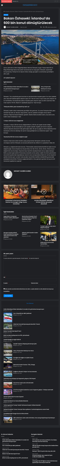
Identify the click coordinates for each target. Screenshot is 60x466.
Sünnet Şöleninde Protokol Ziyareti (14, 396)
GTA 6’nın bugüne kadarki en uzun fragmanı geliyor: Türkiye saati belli (33, 390)
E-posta (6, 283)
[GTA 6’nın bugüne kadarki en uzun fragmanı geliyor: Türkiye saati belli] (8, 392)
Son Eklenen (30, 303)
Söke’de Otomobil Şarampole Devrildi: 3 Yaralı (24, 1)
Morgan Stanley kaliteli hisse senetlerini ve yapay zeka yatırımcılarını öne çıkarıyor (11, 235)
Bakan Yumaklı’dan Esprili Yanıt (12, 331)
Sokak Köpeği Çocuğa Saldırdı (12, 339)
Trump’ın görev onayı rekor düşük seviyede (48, 226)
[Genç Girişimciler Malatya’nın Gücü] (35, 89)
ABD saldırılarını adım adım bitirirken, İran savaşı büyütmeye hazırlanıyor (34, 418)
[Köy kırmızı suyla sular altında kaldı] (8, 385)
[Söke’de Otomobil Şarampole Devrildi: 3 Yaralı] (8, 326)
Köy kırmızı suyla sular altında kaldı (23, 383)
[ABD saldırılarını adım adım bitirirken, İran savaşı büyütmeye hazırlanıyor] (8, 420)
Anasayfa (7, 11)
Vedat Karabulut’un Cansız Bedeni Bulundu (16, 401)
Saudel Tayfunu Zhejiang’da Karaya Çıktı (25, 344)
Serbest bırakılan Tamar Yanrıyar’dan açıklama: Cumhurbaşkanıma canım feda (26, 409)
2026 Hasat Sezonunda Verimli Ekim (47, 243)
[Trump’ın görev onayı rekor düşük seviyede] (48, 220)
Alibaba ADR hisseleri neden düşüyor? (30, 233)
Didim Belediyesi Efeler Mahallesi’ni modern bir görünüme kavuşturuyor (24, 309)
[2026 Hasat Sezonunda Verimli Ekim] (48, 236)
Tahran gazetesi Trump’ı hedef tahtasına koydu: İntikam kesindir (22, 405)
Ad (5, 277)
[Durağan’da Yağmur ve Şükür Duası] (8, 360)
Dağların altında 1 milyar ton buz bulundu (25, 371)
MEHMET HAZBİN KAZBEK (12, 27)
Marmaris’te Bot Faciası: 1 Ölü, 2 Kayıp (24, 364)
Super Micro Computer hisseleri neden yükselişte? (11, 217)
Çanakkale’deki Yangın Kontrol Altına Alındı (16, 413)
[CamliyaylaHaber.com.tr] (30, 5)
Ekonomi (12, 11)
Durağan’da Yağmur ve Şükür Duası (23, 357)
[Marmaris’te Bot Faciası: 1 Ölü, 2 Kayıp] (8, 367)
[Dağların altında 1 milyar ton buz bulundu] (8, 374)
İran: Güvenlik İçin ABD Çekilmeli (22, 313)
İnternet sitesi (34, 283)
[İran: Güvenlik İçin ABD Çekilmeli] (8, 317)
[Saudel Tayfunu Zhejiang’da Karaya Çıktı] (8, 346)
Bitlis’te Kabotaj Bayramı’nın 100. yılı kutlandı (16, 335)
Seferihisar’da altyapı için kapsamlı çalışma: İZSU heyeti (20, 378)
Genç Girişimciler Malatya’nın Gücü (23, 351)
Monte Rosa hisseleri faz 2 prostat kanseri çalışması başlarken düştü (29, 218)
